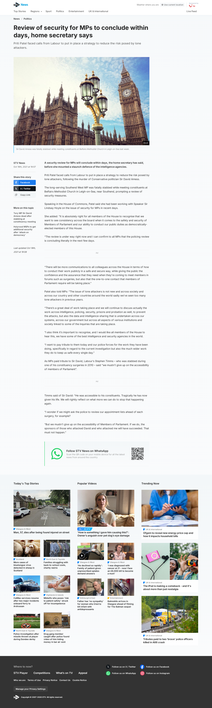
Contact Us (64, 680)
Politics (60, 11)
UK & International (98, 11)
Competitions (41, 672)
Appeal (82, 672)
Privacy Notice (50, 680)
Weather (141, 4)
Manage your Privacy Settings (31, 689)
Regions (35, 11)
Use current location (173, 4)
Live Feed (191, 11)
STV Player (21, 672)
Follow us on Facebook (157, 667)
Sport (48, 11)
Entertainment (76, 11)
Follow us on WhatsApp (124, 673)
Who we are (19, 680)
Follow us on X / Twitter (124, 667)
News (17, 18)
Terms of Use (34, 680)
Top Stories (20, 11)
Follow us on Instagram (158, 673)
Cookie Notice (80, 680)
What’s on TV (64, 672)
